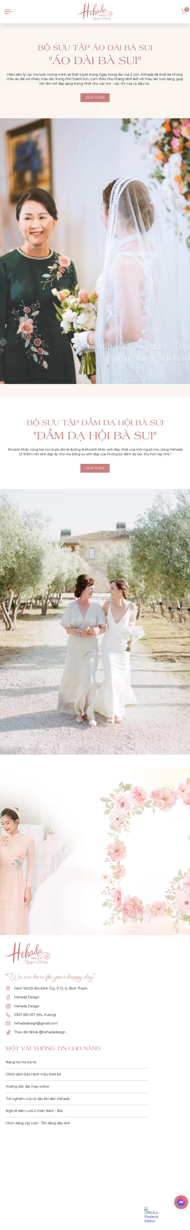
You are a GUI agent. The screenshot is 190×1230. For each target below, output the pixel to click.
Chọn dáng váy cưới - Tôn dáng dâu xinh (38, 1123)
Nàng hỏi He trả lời (21, 1062)
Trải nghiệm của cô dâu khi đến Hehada (38, 1099)
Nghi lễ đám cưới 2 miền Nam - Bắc (34, 1111)
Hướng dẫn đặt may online (27, 1086)
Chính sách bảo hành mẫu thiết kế (33, 1074)
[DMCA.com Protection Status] (151, 1215)
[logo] (95, 12)
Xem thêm (95, 98)
